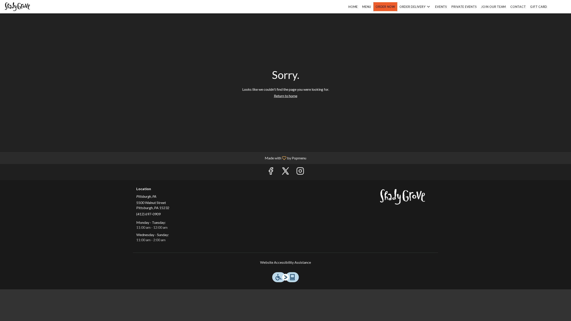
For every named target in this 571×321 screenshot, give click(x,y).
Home (353, 6)
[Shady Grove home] (24, 6)
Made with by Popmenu (154, 158)
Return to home (285, 96)
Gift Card (538, 6)
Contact (518, 6)
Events (441, 6)
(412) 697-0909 (148, 214)
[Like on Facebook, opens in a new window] (271, 172)
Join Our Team (493, 6)
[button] (415, 6)
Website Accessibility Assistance (285, 262)
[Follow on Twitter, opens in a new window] (285, 172)
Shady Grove (403, 197)
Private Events (464, 6)
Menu (366, 6)
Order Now (385, 6)
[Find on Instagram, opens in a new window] (300, 172)
